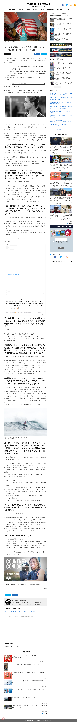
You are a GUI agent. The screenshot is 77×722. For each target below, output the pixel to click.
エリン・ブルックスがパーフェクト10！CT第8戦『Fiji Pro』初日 (61, 125)
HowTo (42, 9)
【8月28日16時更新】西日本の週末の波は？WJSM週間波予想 (61, 102)
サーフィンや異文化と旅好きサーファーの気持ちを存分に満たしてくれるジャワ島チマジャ (61, 120)
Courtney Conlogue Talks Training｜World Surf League (25, 584)
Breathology (11, 150)
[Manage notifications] (3, 718)
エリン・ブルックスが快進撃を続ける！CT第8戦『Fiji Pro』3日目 (61, 98)
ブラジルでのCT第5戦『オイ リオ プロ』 (15, 58)
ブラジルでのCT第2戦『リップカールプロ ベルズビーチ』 (28, 84)
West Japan (60, 9)
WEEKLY (67, 15)
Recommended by (38, 713)
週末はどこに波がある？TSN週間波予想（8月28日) (61, 111)
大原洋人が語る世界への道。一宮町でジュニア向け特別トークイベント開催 (61, 93)
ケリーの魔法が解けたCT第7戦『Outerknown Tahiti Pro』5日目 (62, 34)
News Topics (11, 9)
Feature (28, 9)
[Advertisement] (25, 629)
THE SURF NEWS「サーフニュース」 (34, 720)
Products (20, 9)
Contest (35, 9)
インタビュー (8, 611)
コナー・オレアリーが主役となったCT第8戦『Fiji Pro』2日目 (61, 116)
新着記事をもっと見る (61, 129)
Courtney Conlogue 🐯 (11, 312)
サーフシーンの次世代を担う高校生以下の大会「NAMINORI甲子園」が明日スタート (61, 107)
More (67, 9)
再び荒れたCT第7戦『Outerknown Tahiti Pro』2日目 (61, 39)
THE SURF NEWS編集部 (19, 600)
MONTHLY (55, 15)
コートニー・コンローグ (20, 611)
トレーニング (32, 611)
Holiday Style (50, 9)
